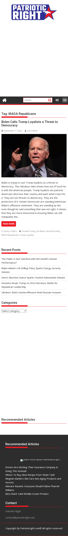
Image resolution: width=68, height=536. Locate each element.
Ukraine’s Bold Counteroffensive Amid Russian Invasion (31, 292)
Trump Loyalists (27, 235)
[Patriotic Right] (4, 100)
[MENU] (64, 100)
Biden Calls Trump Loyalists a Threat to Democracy (29, 123)
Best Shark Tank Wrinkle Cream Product (27, 493)
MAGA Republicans (9, 235)
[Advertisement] (34, 60)
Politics (13, 231)
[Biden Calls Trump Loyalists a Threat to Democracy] (33, 155)
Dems (6, 231)
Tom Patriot (32, 130)
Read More (8, 224)
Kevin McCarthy (53, 231)
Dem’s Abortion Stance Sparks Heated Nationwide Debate (33, 277)
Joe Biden (40, 231)
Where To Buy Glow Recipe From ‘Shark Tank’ (30, 474)
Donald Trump (28, 231)
